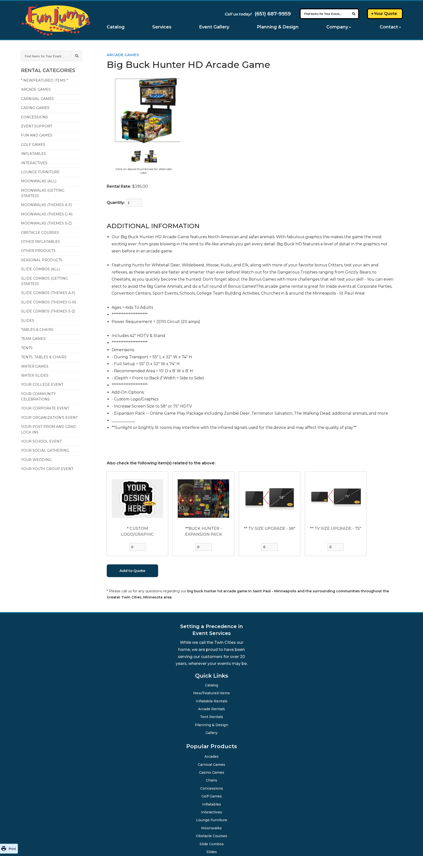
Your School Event (41, 441)
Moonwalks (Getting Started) (42, 193)
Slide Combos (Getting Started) (44, 281)
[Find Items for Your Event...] (353, 13)
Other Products (38, 250)
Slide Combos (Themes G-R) (48, 302)
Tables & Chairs (37, 329)
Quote (385, 13)
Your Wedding (36, 460)
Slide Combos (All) (40, 269)
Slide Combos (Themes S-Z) (48, 311)
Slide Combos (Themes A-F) (48, 293)
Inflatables (33, 153)
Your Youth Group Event (47, 469)
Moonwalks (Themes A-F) (46, 205)
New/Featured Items (211, 692)
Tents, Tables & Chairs (44, 357)
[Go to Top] (413, 846)
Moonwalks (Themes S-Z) (46, 223)
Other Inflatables (40, 241)
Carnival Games (37, 99)
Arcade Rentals (211, 708)
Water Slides (34, 375)
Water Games (34, 366)
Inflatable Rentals (211, 701)
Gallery (212, 732)
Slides (27, 320)
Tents (27, 348)
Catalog (116, 27)
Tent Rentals (211, 716)
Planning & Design (278, 27)
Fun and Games (36, 135)
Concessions (34, 117)
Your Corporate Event (45, 408)
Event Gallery (214, 27)
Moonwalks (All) (38, 181)
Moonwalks (212, 828)
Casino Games (35, 108)
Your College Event (42, 384)
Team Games (33, 338)
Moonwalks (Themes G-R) (46, 214)
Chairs (211, 780)
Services (161, 27)
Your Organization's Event (49, 417)
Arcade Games (36, 89)
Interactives (34, 163)
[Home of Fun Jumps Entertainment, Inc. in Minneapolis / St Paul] (56, 20)
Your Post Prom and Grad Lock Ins (48, 429)
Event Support (36, 126)
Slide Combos (211, 843)
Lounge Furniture (40, 172)
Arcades (211, 756)
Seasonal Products (41, 260)
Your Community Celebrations (38, 396)
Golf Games (33, 144)
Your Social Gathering (45, 450)
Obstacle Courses (40, 232)
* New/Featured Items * (44, 80)
